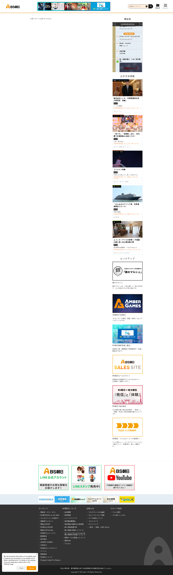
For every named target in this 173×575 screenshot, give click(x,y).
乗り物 (117, 217)
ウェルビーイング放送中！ (50, 518)
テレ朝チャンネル (119, 515)
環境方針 (67, 540)
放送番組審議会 (70, 521)
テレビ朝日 (117, 512)
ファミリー (128, 146)
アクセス (67, 543)
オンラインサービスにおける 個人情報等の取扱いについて (73, 533)
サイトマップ (93, 524)
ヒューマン (119, 111)
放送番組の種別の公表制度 (74, 524)
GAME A (43, 545)
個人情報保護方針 (70, 527)
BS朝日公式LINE (46, 527)
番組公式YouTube (46, 530)
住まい (128, 252)
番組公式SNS (45, 524)
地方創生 (43, 539)
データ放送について (96, 518)
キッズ (117, 181)
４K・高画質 (119, 146)
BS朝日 (13, 6)
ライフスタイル (120, 252)
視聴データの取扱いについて (74, 537)
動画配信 (43, 536)
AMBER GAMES (46, 542)
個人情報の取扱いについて (74, 530)
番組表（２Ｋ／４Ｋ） (48, 512)
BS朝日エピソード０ (47, 533)
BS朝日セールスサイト (48, 548)
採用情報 (67, 515)
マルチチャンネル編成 (97, 512)
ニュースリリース (70, 518)
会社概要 (67, 512)
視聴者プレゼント (46, 521)
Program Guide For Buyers (50, 560)
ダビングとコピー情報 (97, 515)
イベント (43, 551)
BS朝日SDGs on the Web (49, 515)
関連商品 (43, 554)
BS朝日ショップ (46, 557)
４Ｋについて (93, 521)
